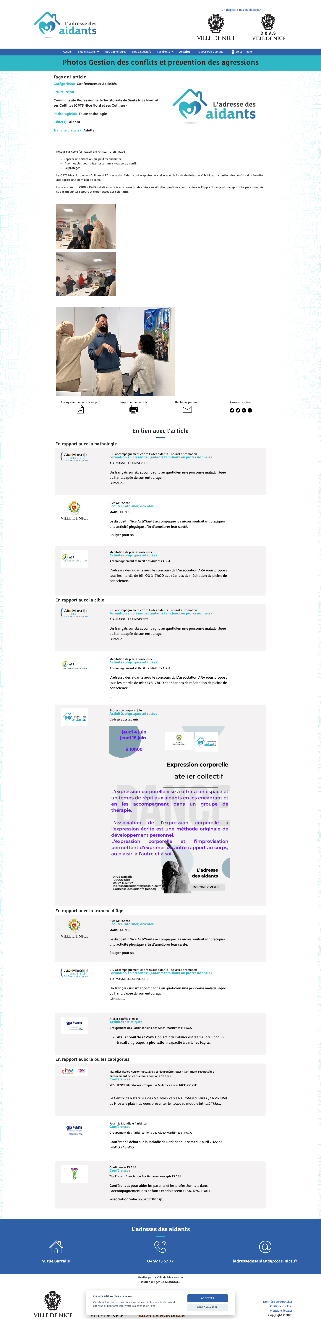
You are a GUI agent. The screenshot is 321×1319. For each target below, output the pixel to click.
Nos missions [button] (87, 52)
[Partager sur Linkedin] (249, 410)
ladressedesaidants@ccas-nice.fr (265, 1261)
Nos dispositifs (141, 52)
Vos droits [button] (164, 52)
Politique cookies (281, 1306)
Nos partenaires (115, 52)
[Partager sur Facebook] (231, 410)
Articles (184, 52)
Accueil (70, 52)
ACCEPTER (207, 1298)
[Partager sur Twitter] (237, 410)
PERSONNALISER (207, 1307)
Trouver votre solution (210, 52)
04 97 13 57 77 (160, 1261)
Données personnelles (277, 1302)
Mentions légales (281, 1311)
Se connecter (244, 52)
